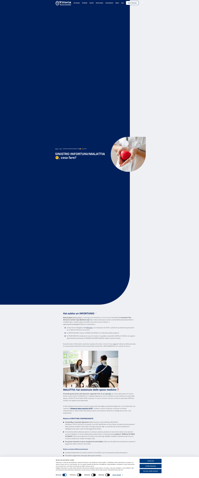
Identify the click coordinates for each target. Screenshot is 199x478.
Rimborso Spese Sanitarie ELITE (81, 408)
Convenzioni (109, 3)
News (117, 3)
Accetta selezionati (150, 466)
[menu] (142, 3)
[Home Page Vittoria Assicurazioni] (63, 3)
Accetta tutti (150, 461)
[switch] (79, 475)
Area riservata (132, 3)
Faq (122, 3)
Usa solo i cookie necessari (150, 471)
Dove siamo (99, 3)
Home (56, 148)
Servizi (92, 3)
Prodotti (84, 3)
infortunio (89, 328)
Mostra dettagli (117, 475)
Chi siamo (77, 3)
